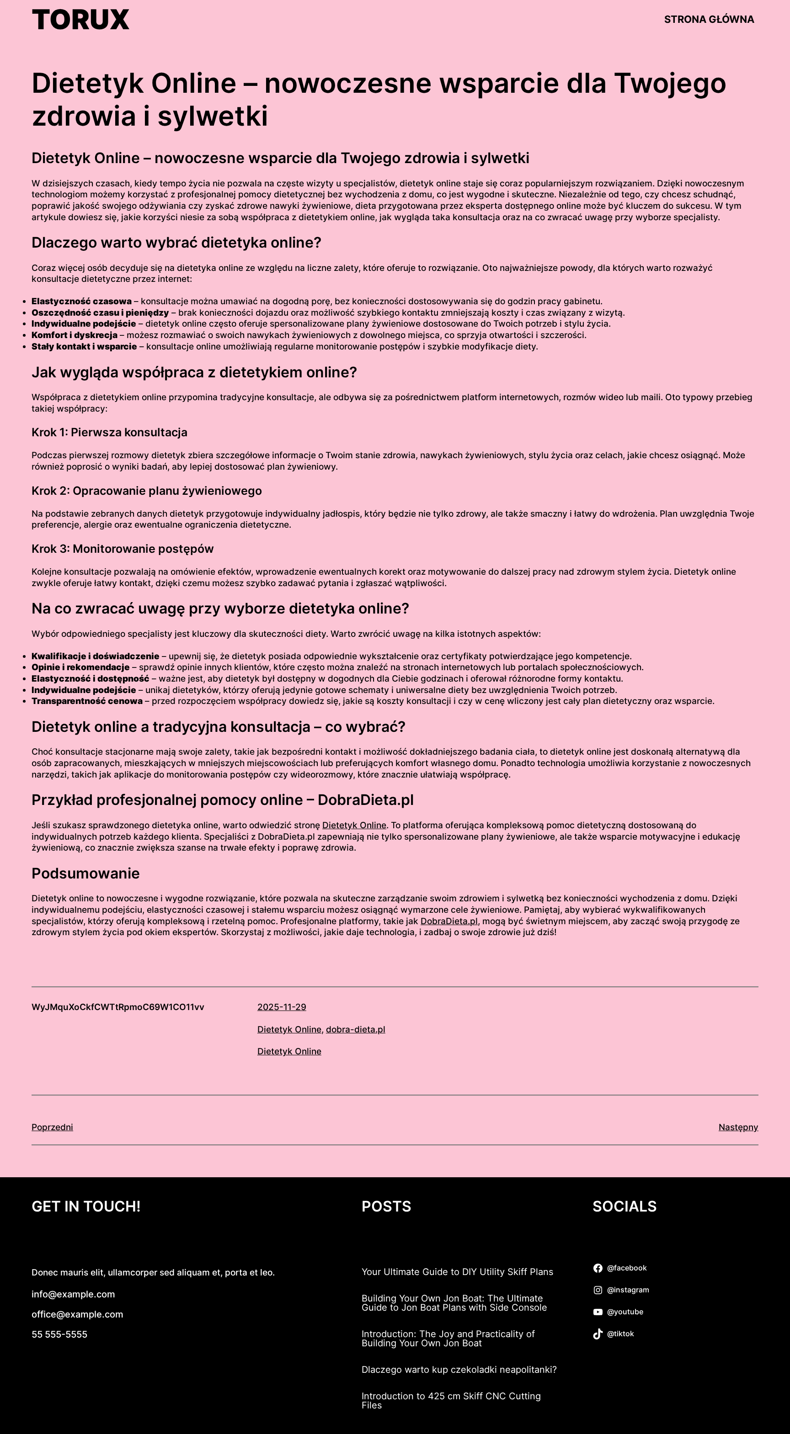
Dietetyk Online (354, 825)
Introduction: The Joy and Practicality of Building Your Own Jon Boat (448, 1338)
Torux (81, 19)
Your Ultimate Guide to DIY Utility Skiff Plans (457, 1271)
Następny (738, 1127)
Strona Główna (709, 19)
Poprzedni (52, 1127)
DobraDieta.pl (449, 921)
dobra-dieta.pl (355, 1029)
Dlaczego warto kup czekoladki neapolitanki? (459, 1369)
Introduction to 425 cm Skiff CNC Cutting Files (451, 1401)
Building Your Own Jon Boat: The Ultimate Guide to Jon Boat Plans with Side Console (454, 1303)
